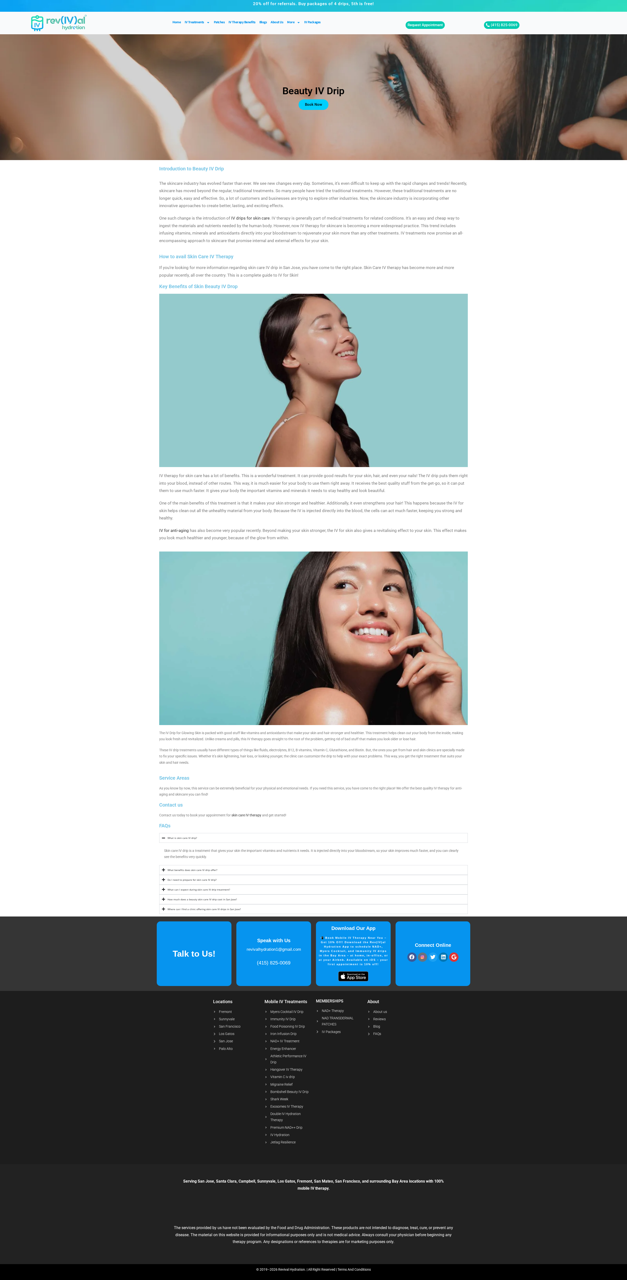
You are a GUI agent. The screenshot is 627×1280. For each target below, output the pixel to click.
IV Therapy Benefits (242, 22)
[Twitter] (433, 957)
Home (176, 22)
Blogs (263, 22)
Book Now (313, 104)
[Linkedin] (443, 957)
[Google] (453, 957)
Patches (219, 22)
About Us (277, 22)
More (290, 22)
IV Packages (312, 22)
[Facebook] (412, 957)
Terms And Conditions (354, 1269)
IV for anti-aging (174, 530)
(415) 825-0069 (273, 962)
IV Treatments (194, 22)
